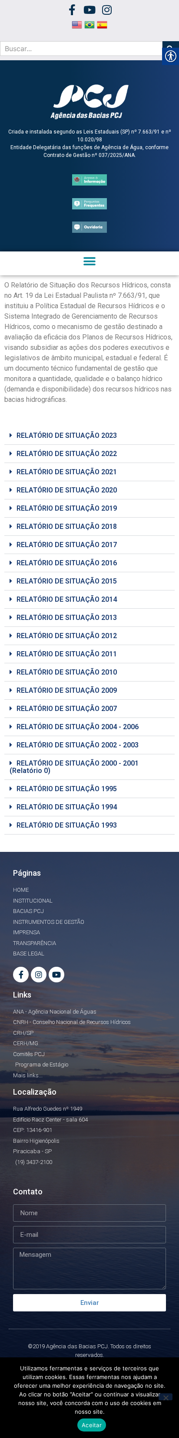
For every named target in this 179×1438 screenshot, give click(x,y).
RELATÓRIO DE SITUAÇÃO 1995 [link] (67, 789)
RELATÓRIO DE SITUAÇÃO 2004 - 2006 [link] (78, 727)
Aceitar (92, 1425)
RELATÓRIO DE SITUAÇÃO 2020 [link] (67, 490)
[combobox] (81, 48)
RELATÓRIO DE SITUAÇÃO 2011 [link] (67, 654)
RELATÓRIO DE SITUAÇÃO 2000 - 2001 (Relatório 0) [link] (74, 767)
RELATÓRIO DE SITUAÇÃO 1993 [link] (67, 825)
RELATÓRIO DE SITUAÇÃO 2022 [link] (67, 454)
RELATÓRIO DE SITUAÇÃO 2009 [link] (67, 690)
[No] (165, 1396)
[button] (89, 261)
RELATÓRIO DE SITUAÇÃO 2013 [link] (67, 617)
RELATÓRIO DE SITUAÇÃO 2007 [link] (67, 708)
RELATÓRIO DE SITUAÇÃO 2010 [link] (67, 672)
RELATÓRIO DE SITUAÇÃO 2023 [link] (67, 435)
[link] (72, 9)
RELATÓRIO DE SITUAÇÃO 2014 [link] (67, 599)
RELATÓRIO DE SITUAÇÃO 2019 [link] (67, 508)
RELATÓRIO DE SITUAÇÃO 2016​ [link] (67, 563)
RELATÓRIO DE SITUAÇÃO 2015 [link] (67, 581)
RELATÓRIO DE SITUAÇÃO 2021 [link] (67, 472)
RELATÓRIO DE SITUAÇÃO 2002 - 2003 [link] (78, 745)
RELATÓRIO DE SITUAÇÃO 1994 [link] (67, 807)
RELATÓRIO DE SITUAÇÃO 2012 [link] (67, 636)
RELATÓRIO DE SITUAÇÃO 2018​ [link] (67, 526)
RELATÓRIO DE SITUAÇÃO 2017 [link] (67, 545)
